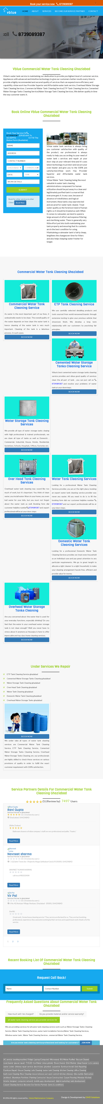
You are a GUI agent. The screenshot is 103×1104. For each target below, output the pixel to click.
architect (7, 1077)
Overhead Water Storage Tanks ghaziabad (24, 700)
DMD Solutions (93, 1097)
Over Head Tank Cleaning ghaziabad (22, 687)
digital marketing (62, 1081)
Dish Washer (71, 1063)
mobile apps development (44, 1081)
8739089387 (20, 34)
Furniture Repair (10, 1070)
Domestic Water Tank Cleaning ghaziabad (24, 696)
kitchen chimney (66, 1074)
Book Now (20, 203)
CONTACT (93, 11)
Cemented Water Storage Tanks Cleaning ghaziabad (28, 678)
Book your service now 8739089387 (51, 4)
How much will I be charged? (21, 1014)
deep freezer (82, 1063)
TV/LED (29, 1063)
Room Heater (59, 1063)
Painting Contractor (38, 1077)
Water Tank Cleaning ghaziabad (20, 691)
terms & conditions (55, 1085)
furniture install (67, 1067)
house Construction (55, 1077)
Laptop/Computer (41, 1059)
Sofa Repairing (80, 1067)
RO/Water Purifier (67, 1059)
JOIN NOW (86, 1042)
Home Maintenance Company (41, 1098)
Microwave (54, 1059)
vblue (11, 12)
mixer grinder (48, 1063)
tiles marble (78, 1074)
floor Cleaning (25, 1074)
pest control (54, 1074)
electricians (38, 1067)
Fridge (30, 1059)
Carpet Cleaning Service (13, 1085)
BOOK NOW (26, 337)
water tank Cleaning (51, 1070)
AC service (8, 1059)
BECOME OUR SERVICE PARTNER (70, 11)
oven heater (8, 1063)
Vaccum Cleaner (82, 1059)
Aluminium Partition (20, 1077)
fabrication (88, 1074)
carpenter (56, 1067)
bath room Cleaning (11, 1074)
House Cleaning (24, 1070)
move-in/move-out (39, 1074)
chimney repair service (24, 1067)
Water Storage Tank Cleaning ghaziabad (23, 683)
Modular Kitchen (84, 1077)
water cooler (9, 1067)
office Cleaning (80, 1070)
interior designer (10, 1081)
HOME (25, 11)
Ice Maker (37, 1063)
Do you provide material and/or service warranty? (61, 1014)
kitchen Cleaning (66, 1070)
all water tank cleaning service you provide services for (32, 1019)
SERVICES (46, 11)
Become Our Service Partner (35, 1085)
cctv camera (93, 1063)
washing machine (20, 1059)
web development (78, 1081)
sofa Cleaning (37, 1070)
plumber (47, 1067)
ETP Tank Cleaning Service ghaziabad (22, 674)
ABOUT (35, 11)
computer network (25, 1081)
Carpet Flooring (70, 1077)
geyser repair (19, 1063)
